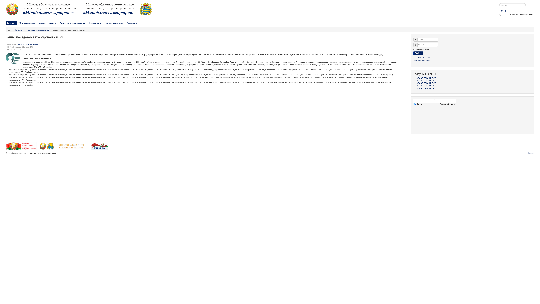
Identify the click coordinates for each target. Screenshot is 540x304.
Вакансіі (42, 22)
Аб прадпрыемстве (27, 22)
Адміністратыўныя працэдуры (73, 22)
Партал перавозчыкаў (114, 22)
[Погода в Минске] (434, 101)
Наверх (531, 153)
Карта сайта (132, 22)
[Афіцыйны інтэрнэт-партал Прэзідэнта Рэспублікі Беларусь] (21, 146)
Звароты (52, 22)
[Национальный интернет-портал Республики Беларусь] (99, 146)
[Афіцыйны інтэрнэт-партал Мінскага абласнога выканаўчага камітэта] (64, 146)
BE (506, 11)
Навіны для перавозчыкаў (28, 44)
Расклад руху (95, 22)
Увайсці (418, 53)
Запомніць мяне (422, 49)
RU (501, 11)
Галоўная (11, 22)
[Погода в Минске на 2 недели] (447, 104)
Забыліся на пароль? (422, 60)
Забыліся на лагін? (421, 57)
